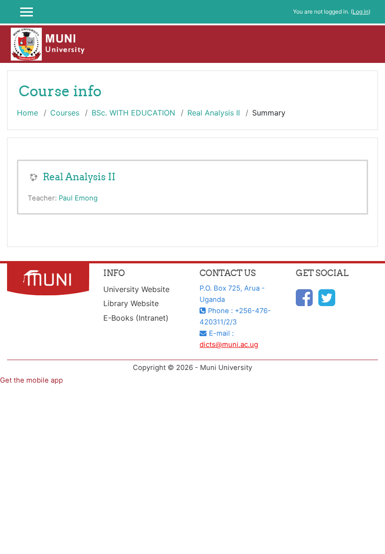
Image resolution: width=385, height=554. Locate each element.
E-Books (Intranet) (136, 318)
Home (27, 112)
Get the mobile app (31, 380)
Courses (64, 112)
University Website (136, 289)
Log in (361, 11)
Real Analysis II (213, 112)
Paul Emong (78, 198)
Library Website (131, 303)
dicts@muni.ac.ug (229, 344)
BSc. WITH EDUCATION (133, 112)
